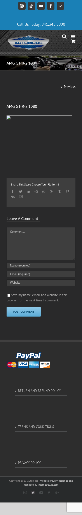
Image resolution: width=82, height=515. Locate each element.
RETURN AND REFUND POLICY (39, 391)
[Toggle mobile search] (64, 36)
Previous (69, 87)
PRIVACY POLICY (29, 463)
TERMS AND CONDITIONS (36, 427)
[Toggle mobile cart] (73, 41)
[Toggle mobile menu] (73, 36)
